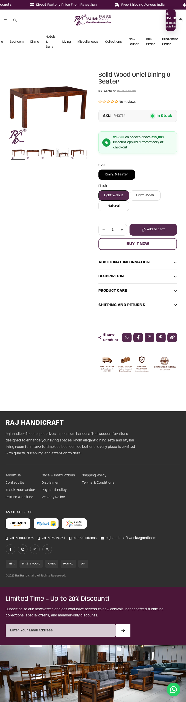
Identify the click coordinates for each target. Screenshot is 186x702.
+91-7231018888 (85, 538)
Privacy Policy (53, 497)
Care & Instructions (58, 475)
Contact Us (15, 483)
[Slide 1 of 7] (18, 152)
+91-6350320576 (22, 538)
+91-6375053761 (53, 538)
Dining (34, 41)
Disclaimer (50, 483)
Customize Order (170, 42)
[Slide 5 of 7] (77, 152)
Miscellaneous (88, 41)
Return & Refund (19, 497)
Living (66, 41)
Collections (113, 41)
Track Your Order (20, 490)
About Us (13, 475)
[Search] (15, 20)
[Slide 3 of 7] (47, 152)
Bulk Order (150, 42)
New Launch (134, 42)
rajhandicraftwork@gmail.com (131, 538)
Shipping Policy (94, 475)
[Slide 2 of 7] (33, 152)
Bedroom (17, 41)
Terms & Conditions (98, 483)
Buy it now (138, 244)
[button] (108, 101)
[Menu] (5, 20)
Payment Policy (54, 490)
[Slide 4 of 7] (62, 152)
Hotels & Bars (51, 42)
